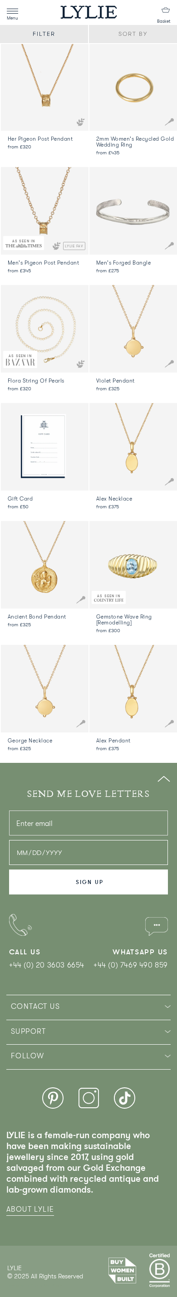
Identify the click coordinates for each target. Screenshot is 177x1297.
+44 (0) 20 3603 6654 (46, 965)
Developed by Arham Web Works (34, 1285)
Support (28, 1031)
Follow (27, 1056)
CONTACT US (35, 1006)
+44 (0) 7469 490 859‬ (130, 965)
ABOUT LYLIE (30, 1209)
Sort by (133, 33)
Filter (44, 33)
